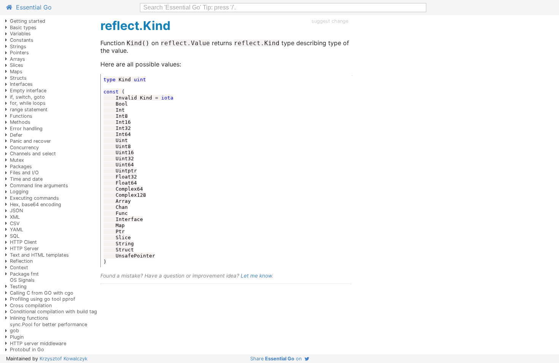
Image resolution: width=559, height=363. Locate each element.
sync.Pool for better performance (48, 324)
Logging (19, 191)
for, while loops (28, 103)
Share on (277, 358)
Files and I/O (24, 172)
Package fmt (24, 274)
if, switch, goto (27, 97)
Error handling (26, 128)
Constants (21, 40)
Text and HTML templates (39, 255)
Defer (16, 135)
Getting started (27, 21)
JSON (16, 210)
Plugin (17, 337)
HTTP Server (24, 248)
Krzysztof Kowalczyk (63, 358)
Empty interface (28, 90)
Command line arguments (39, 185)
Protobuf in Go (27, 349)
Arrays (17, 59)
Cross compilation (31, 305)
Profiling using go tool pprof (42, 299)
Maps (16, 71)
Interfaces (21, 84)
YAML (16, 229)
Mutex (17, 160)
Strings (18, 46)
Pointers (19, 52)
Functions (21, 116)
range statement (29, 109)
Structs (18, 78)
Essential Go (32, 7)
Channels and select (33, 153)
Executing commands (34, 198)
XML (15, 217)
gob (14, 330)
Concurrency (24, 147)
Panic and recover (30, 141)
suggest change (329, 21)
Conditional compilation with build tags (55, 311)
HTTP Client (23, 242)
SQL (14, 236)
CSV (15, 223)
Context (19, 267)
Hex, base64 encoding (35, 204)
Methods (20, 122)
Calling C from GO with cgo (41, 293)
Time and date (26, 179)
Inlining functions (29, 318)
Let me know (256, 276)
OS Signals (22, 280)
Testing (18, 286)
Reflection (21, 261)
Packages (21, 166)
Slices (16, 65)
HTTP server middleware (38, 343)
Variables (20, 33)
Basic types (23, 27)
